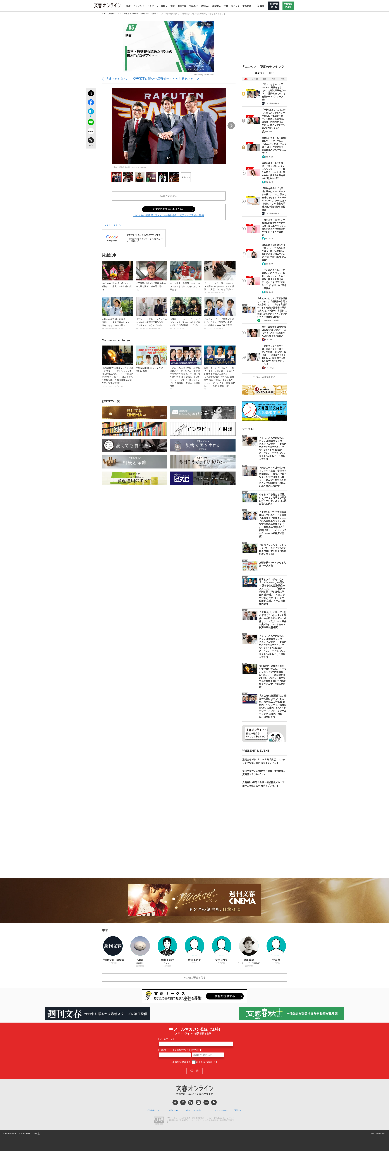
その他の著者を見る (194, 977)
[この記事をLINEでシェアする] (91, 122)
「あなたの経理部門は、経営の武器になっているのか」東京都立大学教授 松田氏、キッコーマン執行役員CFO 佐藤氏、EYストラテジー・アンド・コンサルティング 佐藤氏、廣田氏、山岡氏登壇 (185, 378)
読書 (226, 6)
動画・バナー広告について (197, 1110)
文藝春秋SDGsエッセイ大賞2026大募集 (149, 371)
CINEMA (216, 6)
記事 (154, 14)
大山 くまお (269, 157)
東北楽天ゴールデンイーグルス (137, 14)
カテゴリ (151, 6)
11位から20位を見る (264, 377)
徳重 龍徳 (268, 131)
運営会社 (238, 1110)
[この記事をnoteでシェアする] (91, 132)
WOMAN (205, 6)
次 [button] (231, 125)
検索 (262, 6)
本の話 (37, 1133)
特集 (163, 6)
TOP (103, 14)
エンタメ (106, 225)
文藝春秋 (193, 6)
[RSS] (214, 1102)
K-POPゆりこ (270, 339)
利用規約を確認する (181, 1062)
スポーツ (117, 225)
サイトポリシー (221, 1110)
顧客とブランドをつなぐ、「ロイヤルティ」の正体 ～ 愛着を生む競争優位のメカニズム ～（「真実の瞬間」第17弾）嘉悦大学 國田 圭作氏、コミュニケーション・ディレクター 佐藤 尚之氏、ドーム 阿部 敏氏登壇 (219, 378)
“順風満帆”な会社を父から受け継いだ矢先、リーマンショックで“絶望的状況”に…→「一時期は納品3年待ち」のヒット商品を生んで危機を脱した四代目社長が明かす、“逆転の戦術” (117, 377)
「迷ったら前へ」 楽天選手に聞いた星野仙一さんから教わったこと (153, 78)
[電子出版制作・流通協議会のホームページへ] (158, 1120)
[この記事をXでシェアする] (91, 93)
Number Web (9, 1133)
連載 (172, 6)
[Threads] (190, 1102)
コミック (235, 6)
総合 (271, 73)
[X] (183, 1102)
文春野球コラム (114, 14)
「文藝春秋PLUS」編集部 (270, 320)
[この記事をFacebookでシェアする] (91, 102)
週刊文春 (182, 6)
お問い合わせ (174, 1110)
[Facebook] (175, 1102)
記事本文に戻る (168, 196)
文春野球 (247, 6)
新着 (128, 6)
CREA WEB (24, 1133)
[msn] (206, 1102)
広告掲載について (154, 1110)
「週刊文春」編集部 (272, 103)
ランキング (139, 6)
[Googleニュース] (198, 1102)
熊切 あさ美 (269, 182)
